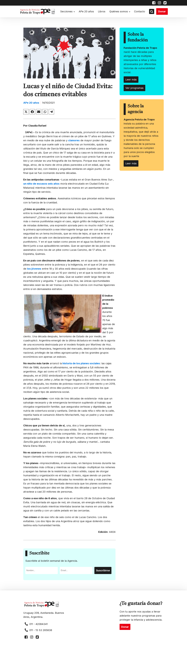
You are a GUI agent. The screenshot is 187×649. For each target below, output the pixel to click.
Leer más (131, 79)
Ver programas (134, 87)
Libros (101, 11)
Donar (162, 11)
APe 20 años (86, 11)
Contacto (139, 11)
